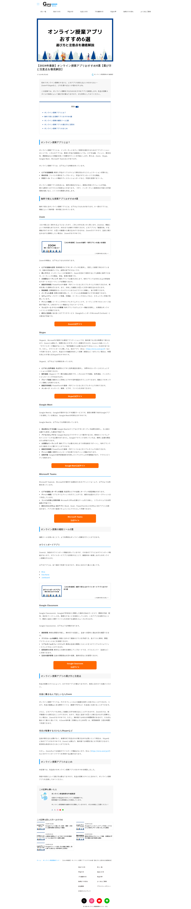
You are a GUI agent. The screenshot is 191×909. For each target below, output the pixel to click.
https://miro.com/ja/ (94, 349)
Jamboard (45, 577)
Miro (43, 572)
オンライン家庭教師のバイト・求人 (98, 906)
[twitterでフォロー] (55, 810)
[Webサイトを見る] (52, 810)
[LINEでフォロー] (63, 810)
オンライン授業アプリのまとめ (56, 128)
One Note (45, 574)
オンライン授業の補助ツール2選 (56, 120)
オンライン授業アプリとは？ (55, 112)
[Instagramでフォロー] (57, 810)
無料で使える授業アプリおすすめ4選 (58, 116)
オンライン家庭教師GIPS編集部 (103, 74)
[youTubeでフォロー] (60, 810)
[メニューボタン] (38, 4)
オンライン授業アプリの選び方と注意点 (59, 124)
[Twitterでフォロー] (84, 900)
